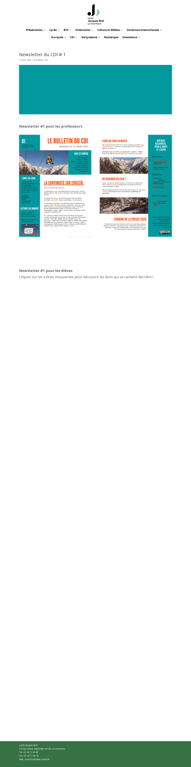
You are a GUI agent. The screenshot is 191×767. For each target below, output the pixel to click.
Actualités (38, 60)
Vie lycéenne (89, 37)
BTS (66, 30)
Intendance (129, 37)
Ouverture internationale (143, 30)
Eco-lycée (57, 37)
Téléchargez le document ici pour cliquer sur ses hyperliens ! (95, 247)
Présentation (34, 30)
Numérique (111, 37)
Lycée (53, 30)
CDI (72, 37)
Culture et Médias (108, 30)
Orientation (82, 30)
